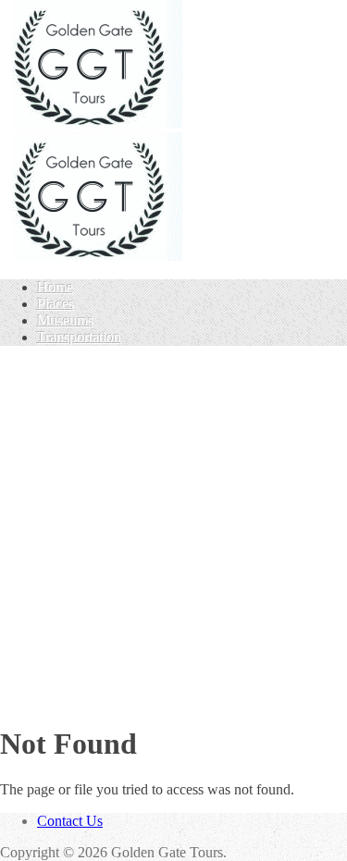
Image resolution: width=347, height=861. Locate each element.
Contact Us (70, 821)
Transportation (79, 337)
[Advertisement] (173, 534)
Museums (65, 320)
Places (55, 304)
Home (55, 287)
